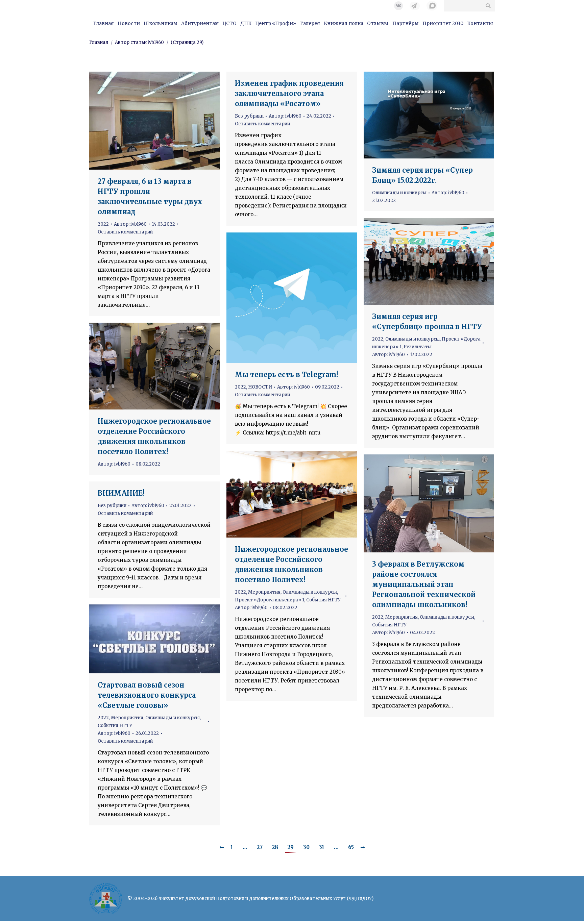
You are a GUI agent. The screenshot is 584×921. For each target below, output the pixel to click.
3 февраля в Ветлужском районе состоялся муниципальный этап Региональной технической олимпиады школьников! (424, 584)
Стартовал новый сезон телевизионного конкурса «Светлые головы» (147, 695)
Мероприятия (264, 592)
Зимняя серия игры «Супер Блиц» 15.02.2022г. (422, 175)
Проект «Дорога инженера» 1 (269, 600)
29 (291, 847)
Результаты (418, 347)
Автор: (130, 224)
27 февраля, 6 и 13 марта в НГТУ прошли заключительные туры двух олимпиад (150, 196)
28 (275, 847)
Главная (98, 42)
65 (351, 847)
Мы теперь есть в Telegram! (286, 374)
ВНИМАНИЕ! (121, 493)
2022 (103, 224)
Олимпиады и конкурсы (399, 193)
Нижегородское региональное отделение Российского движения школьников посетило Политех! (154, 436)
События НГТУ (323, 600)
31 (321, 847)
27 (260, 847)
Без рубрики (249, 116)
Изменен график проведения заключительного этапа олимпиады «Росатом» (289, 93)
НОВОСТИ (260, 387)
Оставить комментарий (125, 232)
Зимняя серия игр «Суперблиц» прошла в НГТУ (427, 321)
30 (306, 847)
